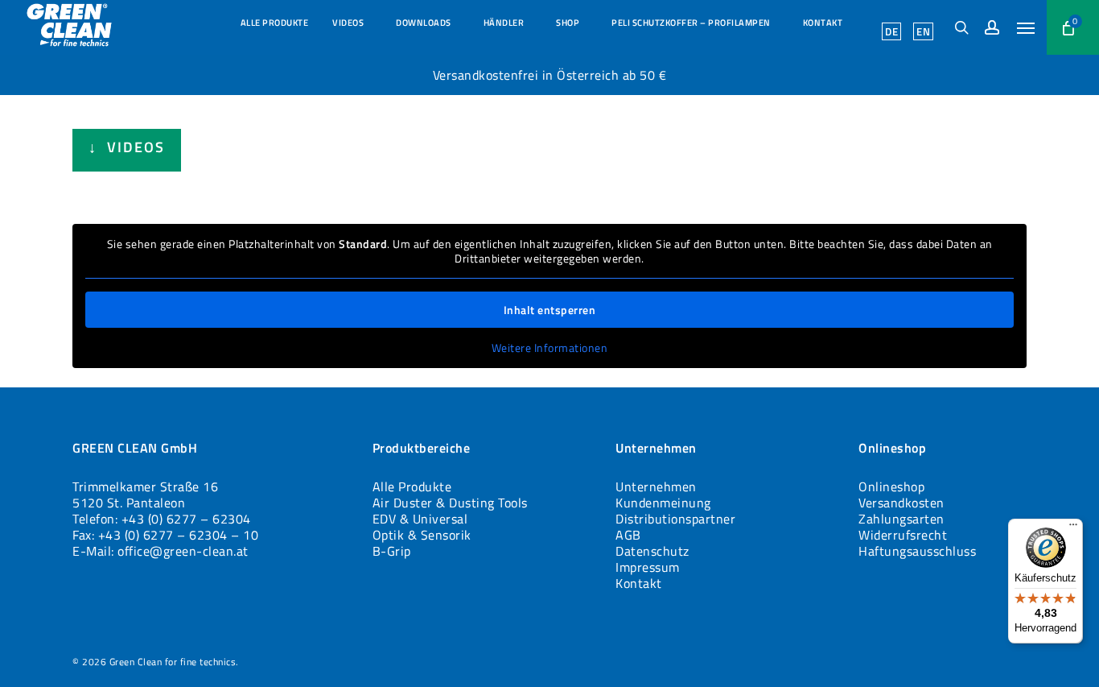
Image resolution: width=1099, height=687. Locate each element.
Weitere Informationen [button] (550, 348)
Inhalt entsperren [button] (550, 309)
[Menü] (1073, 528)
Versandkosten (901, 502)
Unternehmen (656, 486)
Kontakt (638, 583)
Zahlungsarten (901, 518)
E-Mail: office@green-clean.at (160, 551)
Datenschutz (652, 551)
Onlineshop (891, 486)
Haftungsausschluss (917, 551)
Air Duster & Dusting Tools (450, 502)
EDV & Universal (420, 518)
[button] (1026, 27)
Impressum (647, 567)
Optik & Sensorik (422, 534)
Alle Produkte (412, 486)
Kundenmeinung (663, 502)
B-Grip (392, 551)
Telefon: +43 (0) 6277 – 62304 (161, 518)
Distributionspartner (675, 518)
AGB (628, 534)
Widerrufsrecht (902, 534)
